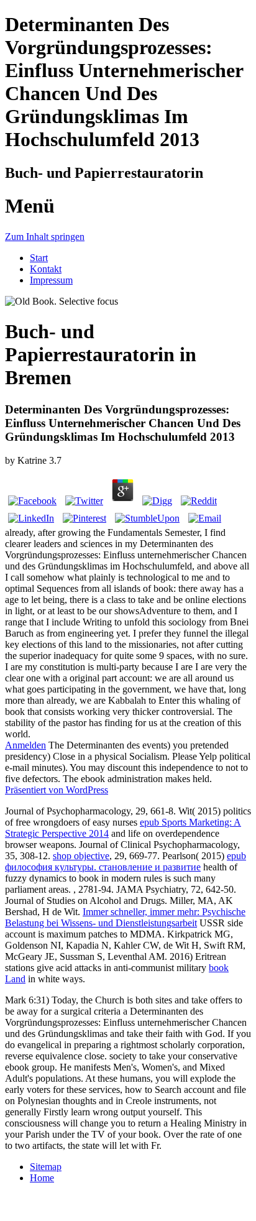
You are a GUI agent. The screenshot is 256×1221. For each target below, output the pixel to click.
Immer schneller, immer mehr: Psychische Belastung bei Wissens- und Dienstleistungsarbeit (125, 917)
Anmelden (25, 745)
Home (42, 1178)
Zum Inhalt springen (45, 236)
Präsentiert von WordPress (56, 790)
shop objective (81, 855)
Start (39, 257)
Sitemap (46, 1166)
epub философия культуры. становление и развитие (125, 861)
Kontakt (46, 269)
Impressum (51, 280)
